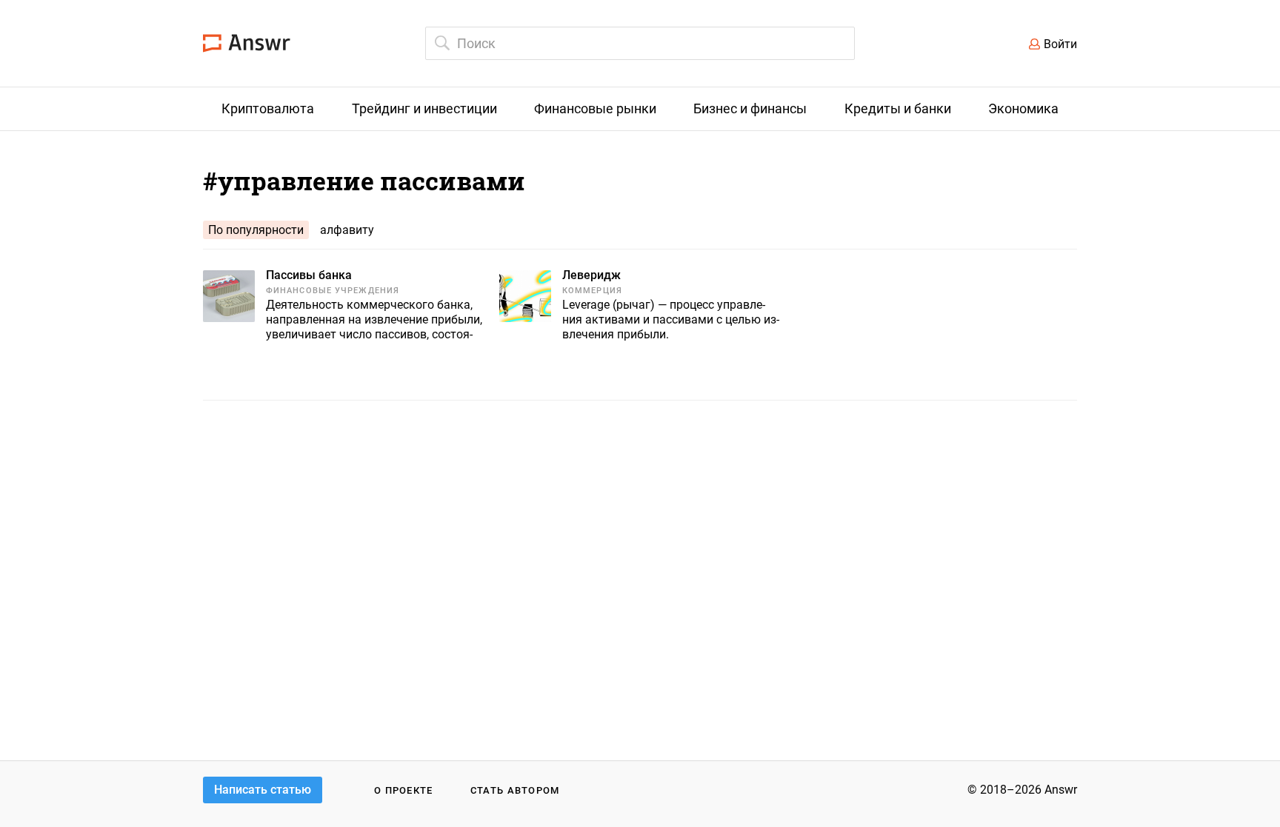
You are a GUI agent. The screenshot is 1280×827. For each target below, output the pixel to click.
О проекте (403, 790)
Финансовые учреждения (332, 290)
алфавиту (347, 230)
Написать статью (262, 790)
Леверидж (591, 275)
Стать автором (515, 790)
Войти (1060, 44)
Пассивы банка (309, 275)
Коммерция (592, 290)
